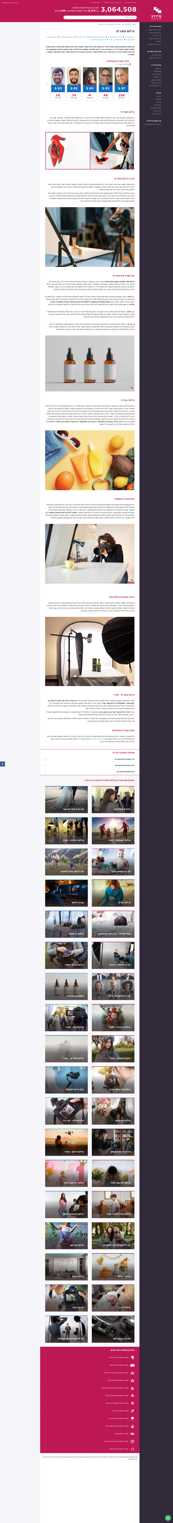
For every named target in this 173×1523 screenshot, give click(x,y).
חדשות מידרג (156, 74)
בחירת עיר (123, 64)
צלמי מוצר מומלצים (98, 739)
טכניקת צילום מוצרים (97, 37)
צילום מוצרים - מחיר (116, 40)
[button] (47, 84)
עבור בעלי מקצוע (155, 58)
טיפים (159, 96)
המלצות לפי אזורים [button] (130, 3)
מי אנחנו (158, 69)
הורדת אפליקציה (155, 33)
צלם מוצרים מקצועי (67, 37)
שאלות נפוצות (156, 80)
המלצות (158, 99)
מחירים (158, 102)
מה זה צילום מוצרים (115, 37)
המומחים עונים (156, 108)
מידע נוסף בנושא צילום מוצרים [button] (113, 3)
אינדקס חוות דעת (155, 39)
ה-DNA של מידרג (154, 86)
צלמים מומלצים (95, 3)
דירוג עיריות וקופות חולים (152, 124)
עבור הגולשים (156, 55)
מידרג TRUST (156, 83)
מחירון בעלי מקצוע (154, 44)
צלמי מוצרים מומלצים (98, 40)
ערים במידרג (156, 36)
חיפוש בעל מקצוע (155, 30)
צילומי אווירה (81, 37)
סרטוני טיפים (156, 114)
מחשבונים (157, 105)
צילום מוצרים (129, 37)
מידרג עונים (157, 111)
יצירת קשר (157, 77)
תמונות (158, 41)
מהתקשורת (157, 71)
